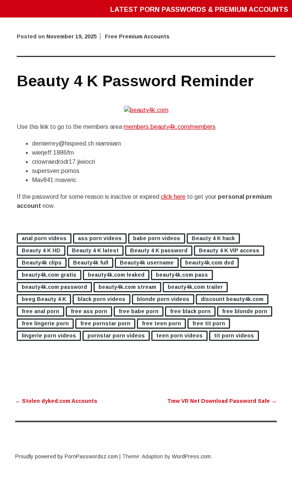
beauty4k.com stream (127, 287)
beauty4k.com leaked (116, 275)
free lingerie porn (45, 323)
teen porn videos (179, 336)
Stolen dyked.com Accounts (56, 401)
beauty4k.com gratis (49, 275)
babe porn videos (156, 238)
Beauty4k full (90, 263)
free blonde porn (244, 311)
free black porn (190, 311)
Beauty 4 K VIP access (229, 250)
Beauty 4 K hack (213, 238)
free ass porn (89, 311)
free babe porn (139, 311)
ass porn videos (100, 238)
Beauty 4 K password (158, 250)
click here (173, 196)
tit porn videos (234, 336)
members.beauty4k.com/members (170, 127)
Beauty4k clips (42, 263)
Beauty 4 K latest (95, 250)
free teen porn (161, 323)
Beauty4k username (147, 263)
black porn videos (101, 299)
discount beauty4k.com (232, 299)
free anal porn (40, 311)
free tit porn (208, 323)
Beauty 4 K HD (41, 250)
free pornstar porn (105, 323)
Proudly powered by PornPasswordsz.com (66, 456)
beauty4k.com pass (182, 275)
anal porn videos (44, 238)
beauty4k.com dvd (209, 263)
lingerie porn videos (49, 336)
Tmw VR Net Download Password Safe (222, 401)
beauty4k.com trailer (195, 287)
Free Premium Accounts (137, 36)
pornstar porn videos (116, 336)
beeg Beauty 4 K (44, 299)
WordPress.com (191, 456)
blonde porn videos (163, 299)
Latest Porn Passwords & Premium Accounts (199, 9)
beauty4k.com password (54, 287)
